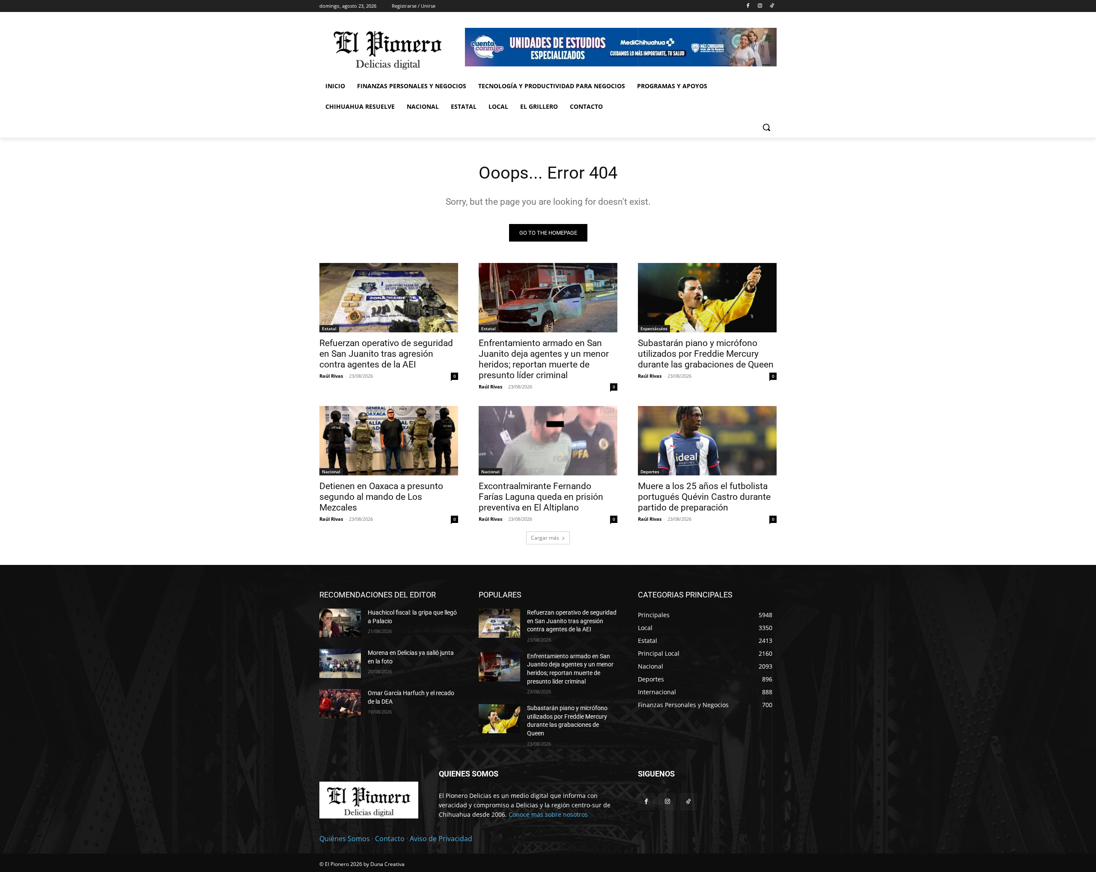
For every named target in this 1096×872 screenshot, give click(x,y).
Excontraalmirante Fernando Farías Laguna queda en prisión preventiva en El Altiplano (541, 497)
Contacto (390, 838)
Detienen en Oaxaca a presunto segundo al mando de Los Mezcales (381, 497)
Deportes (649, 472)
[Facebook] (748, 6)
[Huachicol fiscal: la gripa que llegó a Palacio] (340, 623)
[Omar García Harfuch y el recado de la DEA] (340, 703)
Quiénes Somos (344, 838)
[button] (766, 127)
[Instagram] (760, 6)
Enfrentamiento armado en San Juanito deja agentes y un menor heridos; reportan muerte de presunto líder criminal (544, 359)
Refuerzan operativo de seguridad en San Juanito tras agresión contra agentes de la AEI (386, 354)
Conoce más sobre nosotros (548, 814)
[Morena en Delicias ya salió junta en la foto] (340, 663)
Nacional (331, 472)
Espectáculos (653, 328)
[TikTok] (772, 6)
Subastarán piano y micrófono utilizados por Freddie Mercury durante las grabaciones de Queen (706, 354)
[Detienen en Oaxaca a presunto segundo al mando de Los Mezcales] (388, 440)
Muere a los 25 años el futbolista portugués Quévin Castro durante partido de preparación (704, 497)
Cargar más (545, 537)
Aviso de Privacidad (441, 838)
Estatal (329, 328)
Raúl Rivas (331, 376)
